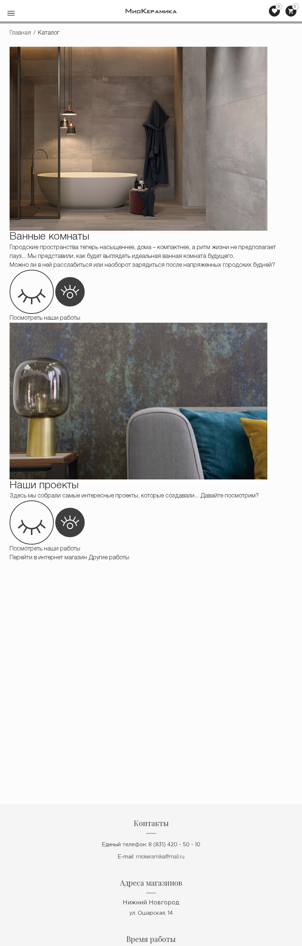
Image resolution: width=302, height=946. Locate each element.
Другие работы (108, 557)
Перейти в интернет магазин (48, 557)
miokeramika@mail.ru (160, 857)
